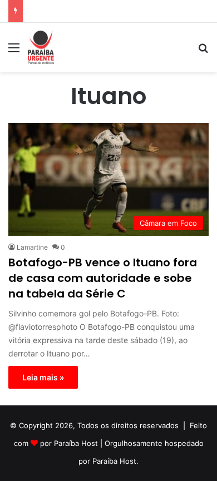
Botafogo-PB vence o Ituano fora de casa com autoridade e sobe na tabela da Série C (102, 278)
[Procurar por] (203, 51)
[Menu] (13, 51)
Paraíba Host (76, 443)
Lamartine (32, 247)
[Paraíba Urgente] (41, 47)
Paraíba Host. (115, 461)
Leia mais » (43, 377)
